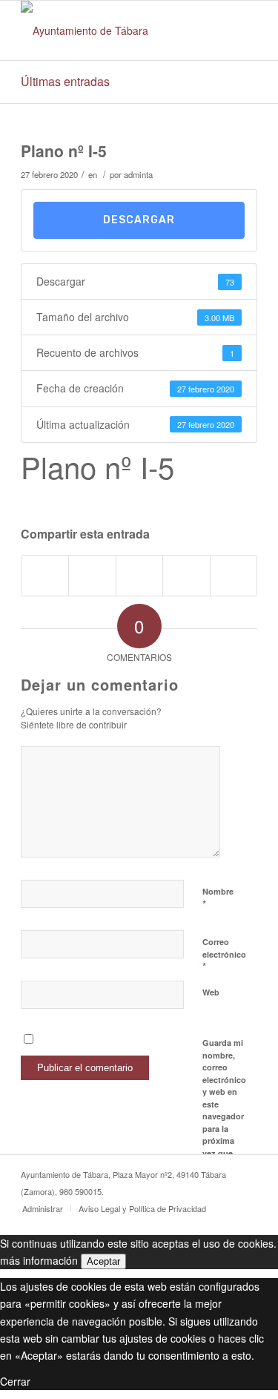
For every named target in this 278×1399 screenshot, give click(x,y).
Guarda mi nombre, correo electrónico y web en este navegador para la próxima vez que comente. (224, 1104)
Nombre (218, 898)
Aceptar (103, 1261)
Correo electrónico (224, 954)
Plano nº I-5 (64, 150)
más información (39, 1260)
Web (210, 992)
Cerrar (15, 1381)
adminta (138, 174)
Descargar (139, 220)
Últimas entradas (65, 81)
